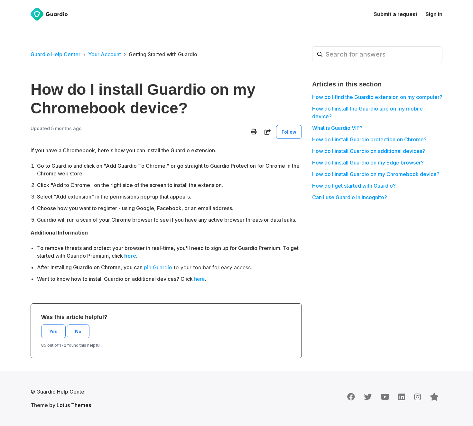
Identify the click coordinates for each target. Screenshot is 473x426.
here (199, 279)
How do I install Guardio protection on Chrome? (369, 139)
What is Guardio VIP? (337, 128)
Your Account (104, 54)
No (78, 331)
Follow (289, 132)
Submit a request (396, 14)
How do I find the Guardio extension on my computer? (377, 97)
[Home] (49, 14)
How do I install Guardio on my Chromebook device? (376, 174)
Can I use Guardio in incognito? (349, 197)
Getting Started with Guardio (163, 54)
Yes (53, 331)
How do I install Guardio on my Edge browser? (368, 162)
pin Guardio (158, 267)
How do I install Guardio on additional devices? (368, 151)
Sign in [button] (433, 14)
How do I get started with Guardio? (354, 185)
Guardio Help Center (55, 54)
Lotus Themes (74, 405)
